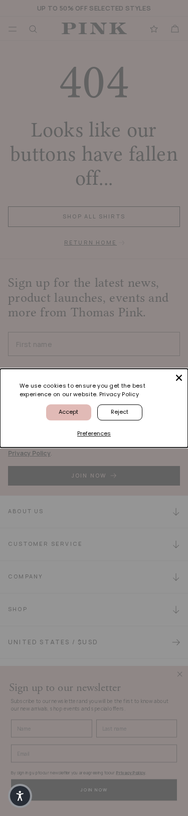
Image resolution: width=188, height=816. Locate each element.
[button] (20, 796)
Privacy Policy (119, 394)
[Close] (179, 378)
